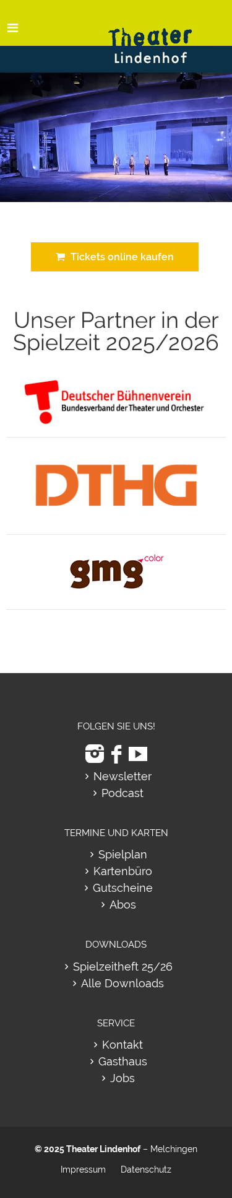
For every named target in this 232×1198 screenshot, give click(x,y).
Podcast (122, 792)
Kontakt (122, 1044)
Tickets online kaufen (120, 257)
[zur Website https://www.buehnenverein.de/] (116, 386)
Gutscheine (123, 887)
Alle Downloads (122, 983)
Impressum (83, 1169)
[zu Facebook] (116, 754)
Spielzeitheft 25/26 (123, 966)
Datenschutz (146, 1169)
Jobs (122, 1078)
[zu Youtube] (138, 754)
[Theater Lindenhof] (161, 36)
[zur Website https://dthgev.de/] (116, 457)
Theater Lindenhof (103, 1149)
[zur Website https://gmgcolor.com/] (116, 554)
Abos (123, 904)
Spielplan (122, 854)
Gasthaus (122, 1061)
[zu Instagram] (94, 754)
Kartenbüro (122, 871)
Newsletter (122, 776)
